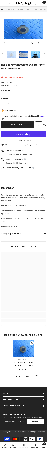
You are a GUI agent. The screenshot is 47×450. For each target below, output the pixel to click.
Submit (36, 421)
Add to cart (18, 124)
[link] (23, 316)
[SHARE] (44, 125)
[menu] (2, 3)
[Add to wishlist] (38, 124)
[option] (23, 29)
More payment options (24, 140)
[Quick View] (32, 343)
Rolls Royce (23, 359)
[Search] (10, 3)
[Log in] (36, 3)
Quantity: (5, 99)
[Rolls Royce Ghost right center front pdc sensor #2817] (23, 348)
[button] (38, 43)
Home (3, 9)
